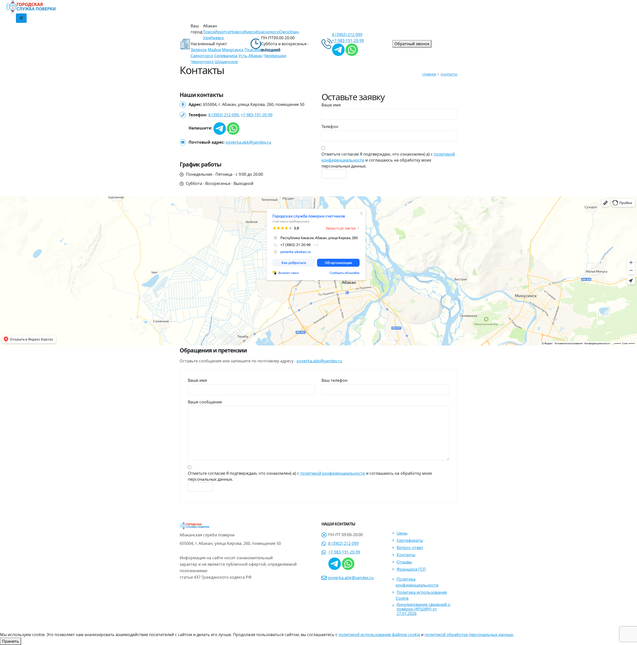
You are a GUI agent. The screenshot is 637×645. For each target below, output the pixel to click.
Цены (402, 533)
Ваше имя (331, 105)
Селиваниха (225, 55)
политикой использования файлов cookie (379, 634)
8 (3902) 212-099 (223, 115)
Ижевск (217, 38)
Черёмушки (275, 55)
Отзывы (404, 562)
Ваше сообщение (205, 402)
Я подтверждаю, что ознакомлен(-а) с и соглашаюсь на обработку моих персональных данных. (388, 160)
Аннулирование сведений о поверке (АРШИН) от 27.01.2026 (423, 609)
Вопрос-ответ (410, 547)
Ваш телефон (334, 380)
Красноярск (267, 32)
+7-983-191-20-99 (256, 115)
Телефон (329, 126)
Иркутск (222, 32)
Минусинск (233, 49)
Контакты (449, 74)
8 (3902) (347, 34)
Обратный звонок (411, 43)
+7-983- (348, 40)
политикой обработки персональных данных (469, 634)
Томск (208, 32)
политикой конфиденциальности (332, 473)
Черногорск (202, 61)
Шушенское (226, 61)
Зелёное (199, 49)
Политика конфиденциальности (417, 582)
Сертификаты (410, 540)
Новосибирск (243, 32)
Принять (10, 641)
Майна (214, 49)
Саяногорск (202, 55)
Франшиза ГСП (411, 569)
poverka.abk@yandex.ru (248, 142)
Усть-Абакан (250, 55)
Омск (284, 32)
